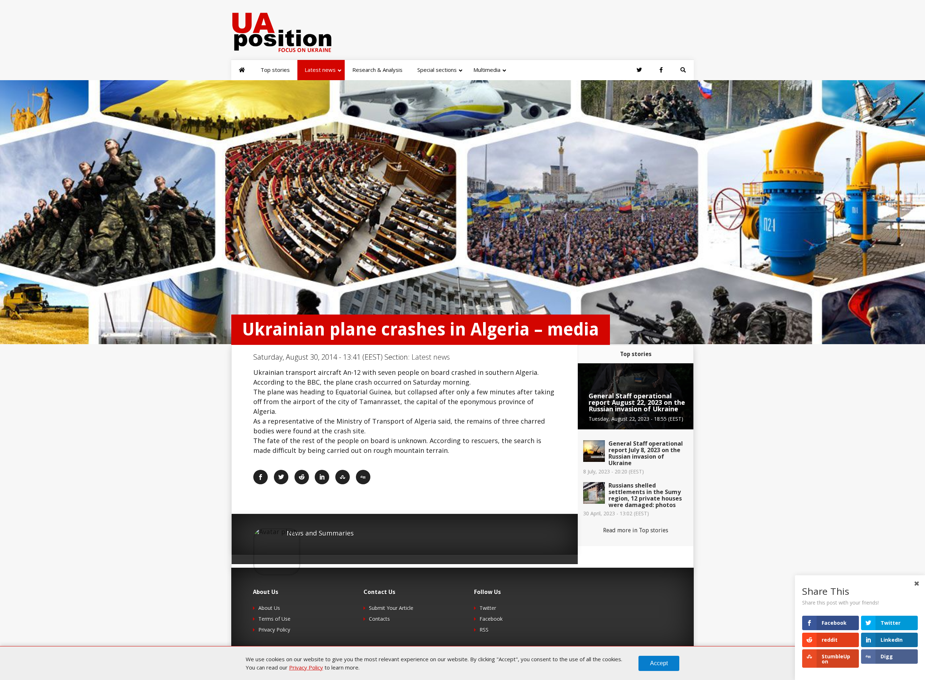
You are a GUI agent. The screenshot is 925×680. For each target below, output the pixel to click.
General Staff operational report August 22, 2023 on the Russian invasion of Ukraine (637, 402)
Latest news (431, 357)
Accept (659, 663)
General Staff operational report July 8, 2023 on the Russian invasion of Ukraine (645, 453)
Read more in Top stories (635, 530)
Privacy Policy (274, 629)
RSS (484, 629)
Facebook (491, 618)
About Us (269, 608)
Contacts (379, 618)
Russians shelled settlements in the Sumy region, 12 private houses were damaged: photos (645, 495)
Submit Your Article (391, 608)
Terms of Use (274, 618)
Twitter (487, 608)
